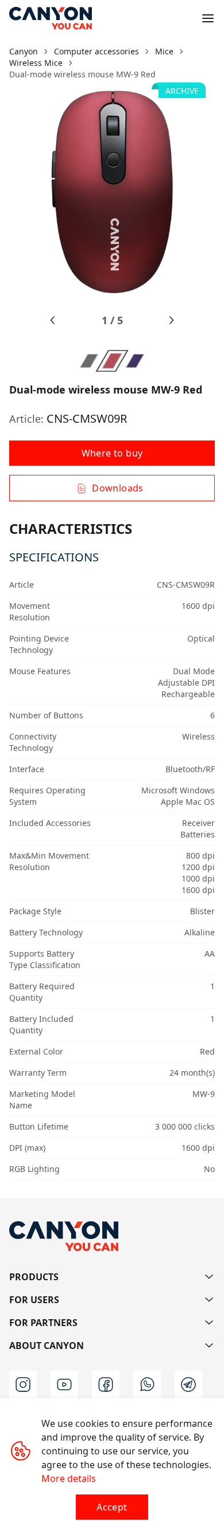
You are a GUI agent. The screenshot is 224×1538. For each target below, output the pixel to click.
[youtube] (64, 1384)
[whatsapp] (147, 1384)
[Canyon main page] (50, 18)
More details (68, 1478)
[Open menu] (208, 18)
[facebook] (105, 1384)
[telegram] (188, 1384)
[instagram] (23, 1384)
